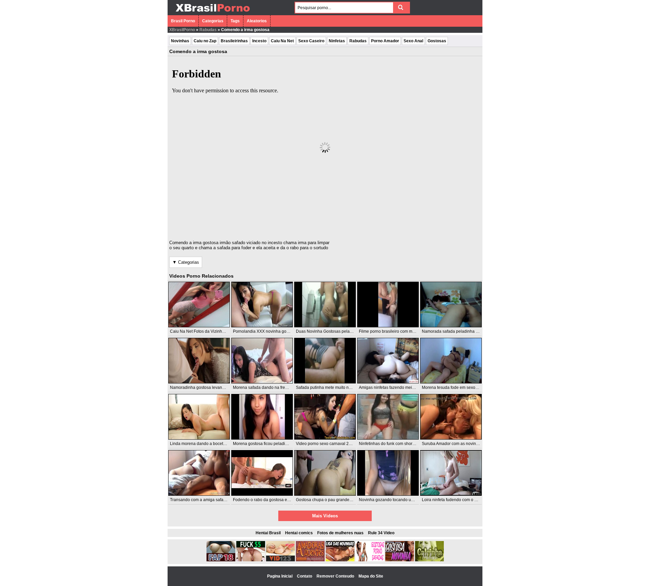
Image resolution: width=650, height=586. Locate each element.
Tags (235, 21)
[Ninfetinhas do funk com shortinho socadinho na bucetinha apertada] (388, 417)
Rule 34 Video (381, 533)
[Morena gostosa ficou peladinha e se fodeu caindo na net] (262, 417)
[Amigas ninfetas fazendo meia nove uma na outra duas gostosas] (388, 360)
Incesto (259, 41)
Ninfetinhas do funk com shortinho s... (393, 443)
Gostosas (437, 41)
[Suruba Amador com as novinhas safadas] (451, 417)
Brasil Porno (183, 21)
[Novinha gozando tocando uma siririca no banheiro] (388, 473)
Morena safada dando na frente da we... (269, 387)
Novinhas (180, 41)
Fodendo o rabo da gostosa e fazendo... (269, 499)
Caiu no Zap (205, 41)
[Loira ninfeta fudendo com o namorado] (451, 473)
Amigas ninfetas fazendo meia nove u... (395, 387)
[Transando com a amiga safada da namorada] (199, 473)
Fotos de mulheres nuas (340, 533)
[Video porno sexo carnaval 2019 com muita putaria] (325, 417)
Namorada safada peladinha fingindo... (458, 331)
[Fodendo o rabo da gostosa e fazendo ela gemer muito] (262, 473)
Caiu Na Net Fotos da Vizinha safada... (205, 331)
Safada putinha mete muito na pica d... (331, 387)
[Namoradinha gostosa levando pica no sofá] (199, 360)
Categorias (212, 21)
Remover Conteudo (336, 576)
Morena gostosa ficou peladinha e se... (268, 443)
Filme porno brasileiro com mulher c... (393, 331)
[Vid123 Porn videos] (280, 560)
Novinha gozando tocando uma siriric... (395, 499)
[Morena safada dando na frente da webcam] (262, 360)
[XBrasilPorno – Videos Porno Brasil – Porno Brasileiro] (212, 12)
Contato (305, 576)
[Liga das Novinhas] (340, 560)
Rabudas (208, 29)
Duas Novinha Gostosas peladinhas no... (333, 331)
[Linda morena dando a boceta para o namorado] (199, 417)
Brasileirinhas (234, 41)
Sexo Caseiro (311, 41)
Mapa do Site (371, 576)
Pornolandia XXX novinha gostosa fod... (269, 331)
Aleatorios (257, 21)
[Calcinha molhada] (429, 560)
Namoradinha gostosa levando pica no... (207, 387)
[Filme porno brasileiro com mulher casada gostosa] (388, 304)
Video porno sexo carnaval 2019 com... (332, 443)
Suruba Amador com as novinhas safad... (459, 443)
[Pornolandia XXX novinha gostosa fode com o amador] (262, 304)
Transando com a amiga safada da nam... (208, 499)
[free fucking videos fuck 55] (250, 560)
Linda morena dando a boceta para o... (205, 443)
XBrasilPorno (182, 29)
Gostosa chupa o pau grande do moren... (333, 499)
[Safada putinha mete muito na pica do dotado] (325, 360)
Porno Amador (385, 41)
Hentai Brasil (268, 533)
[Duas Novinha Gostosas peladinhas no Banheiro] (325, 304)
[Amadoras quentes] (310, 560)
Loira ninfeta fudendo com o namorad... (458, 499)
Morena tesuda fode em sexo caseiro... (457, 387)
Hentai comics (299, 533)
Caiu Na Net (282, 41)
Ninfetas (337, 41)
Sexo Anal (413, 41)
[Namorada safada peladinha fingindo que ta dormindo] (451, 304)
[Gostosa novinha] (399, 560)
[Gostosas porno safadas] (369, 560)
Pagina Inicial (280, 576)
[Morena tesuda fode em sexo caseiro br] (451, 360)
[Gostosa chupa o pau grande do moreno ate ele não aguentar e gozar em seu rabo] (325, 473)
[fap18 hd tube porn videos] (221, 560)
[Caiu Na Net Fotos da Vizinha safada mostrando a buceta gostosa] (199, 304)
